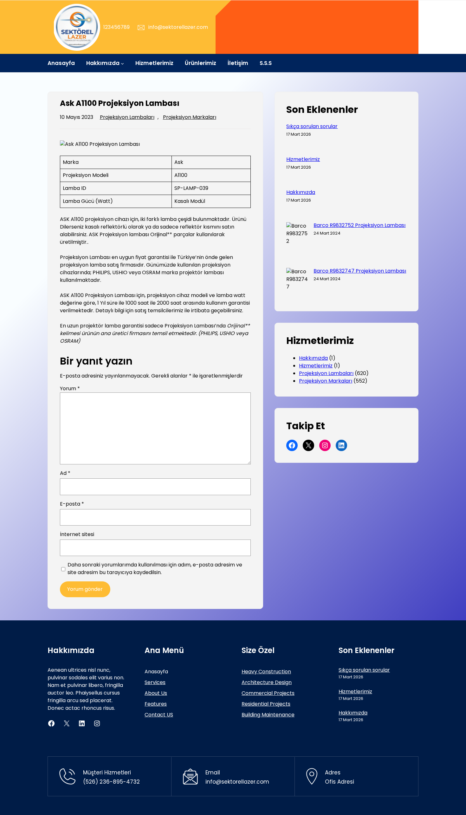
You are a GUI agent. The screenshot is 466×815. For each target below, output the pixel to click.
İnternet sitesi (77, 534)
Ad (65, 473)
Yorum (70, 388)
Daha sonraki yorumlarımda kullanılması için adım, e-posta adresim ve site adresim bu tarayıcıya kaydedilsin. (155, 568)
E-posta (72, 504)
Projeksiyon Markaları (189, 117)
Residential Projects (266, 704)
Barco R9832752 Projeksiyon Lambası (359, 225)
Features (156, 704)
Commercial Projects (268, 693)
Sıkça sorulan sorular (312, 126)
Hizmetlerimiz (303, 159)
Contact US (159, 714)
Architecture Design (267, 682)
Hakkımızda (300, 192)
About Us (156, 693)
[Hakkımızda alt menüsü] (122, 63)
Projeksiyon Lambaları (127, 117)
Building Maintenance (268, 714)
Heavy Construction (266, 671)
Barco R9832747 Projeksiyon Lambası (360, 271)
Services (155, 682)
